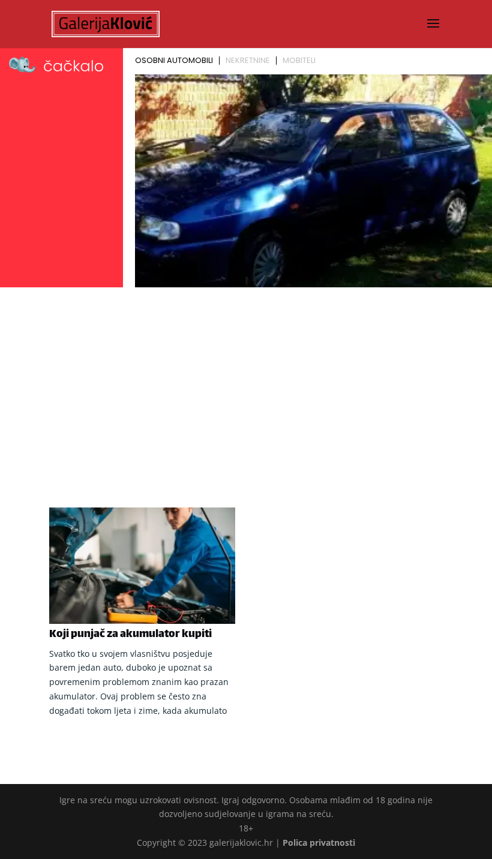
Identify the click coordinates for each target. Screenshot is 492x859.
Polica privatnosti (319, 842)
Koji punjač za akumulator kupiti (130, 634)
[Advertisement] (246, 381)
